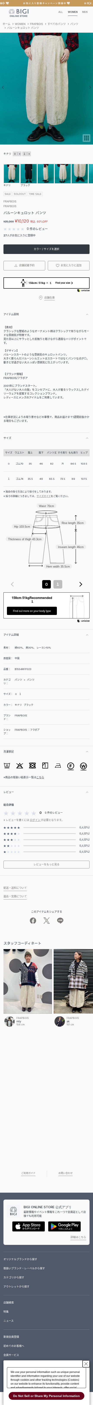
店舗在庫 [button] (49, 297)
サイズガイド (44, 496)
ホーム (6, 24)
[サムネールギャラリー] (86, 141)
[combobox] (46, 584)
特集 (6, 1311)
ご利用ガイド (28, 1173)
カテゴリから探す (13, 1277)
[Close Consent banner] (86, 1363)
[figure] (12, 584)
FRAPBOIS (36, 24)
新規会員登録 (11, 1336)
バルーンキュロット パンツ (23, 27)
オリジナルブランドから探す (20, 1259)
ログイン (35, 820)
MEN (85, 11)
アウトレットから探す (16, 1286)
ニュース (8, 1320)
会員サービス (11, 1355)
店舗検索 (8, 1302)
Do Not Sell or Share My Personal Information (46, 1396)
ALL (60, 11)
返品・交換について (15, 896)
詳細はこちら (78, 1237)
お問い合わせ (65, 1173)
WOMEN (72, 11)
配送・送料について (15, 888)
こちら (40, 777)
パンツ (74, 24)
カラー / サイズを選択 (46, 249)
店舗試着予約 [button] (26, 265)
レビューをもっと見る (46, 864)
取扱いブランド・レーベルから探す (24, 1268)
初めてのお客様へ (13, 1346)
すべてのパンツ (57, 24)
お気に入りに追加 (71, 265)
